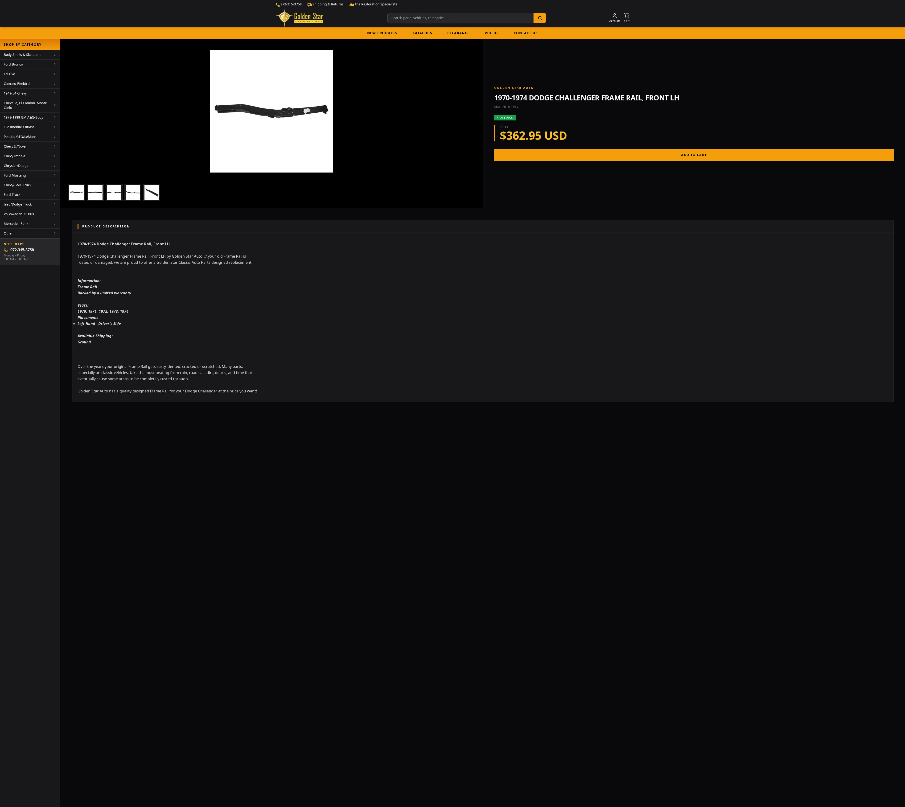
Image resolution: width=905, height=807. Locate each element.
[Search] (540, 18)
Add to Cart (694, 154)
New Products (382, 33)
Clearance (458, 33)
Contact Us (526, 33)
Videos (492, 33)
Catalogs (422, 33)
